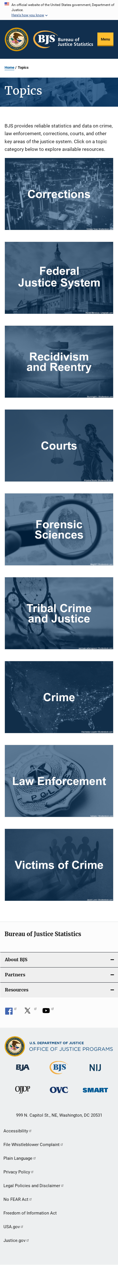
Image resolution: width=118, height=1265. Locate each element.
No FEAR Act (15, 1199)
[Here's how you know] (59, 10)
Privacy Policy (16, 1172)
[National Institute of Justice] (95, 1072)
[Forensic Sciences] (59, 529)
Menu (105, 39)
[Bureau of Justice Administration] (23, 1072)
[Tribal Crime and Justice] (59, 613)
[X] (29, 1012)
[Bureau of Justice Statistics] (59, 1075)
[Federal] (59, 278)
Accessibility (15, 1131)
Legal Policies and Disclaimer (31, 1185)
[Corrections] (59, 194)
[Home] (63, 39)
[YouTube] (48, 1012)
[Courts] (59, 445)
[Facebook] (11, 1012)
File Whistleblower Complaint (31, 1144)
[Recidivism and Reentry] (59, 362)
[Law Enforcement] (59, 781)
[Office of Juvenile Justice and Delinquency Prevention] (22, 1095)
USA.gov (11, 1226)
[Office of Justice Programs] (17, 39)
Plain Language (17, 1158)
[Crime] (59, 697)
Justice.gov (14, 1240)
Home (9, 67)
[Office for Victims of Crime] (59, 1094)
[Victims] (59, 865)
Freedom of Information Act (30, 1213)
